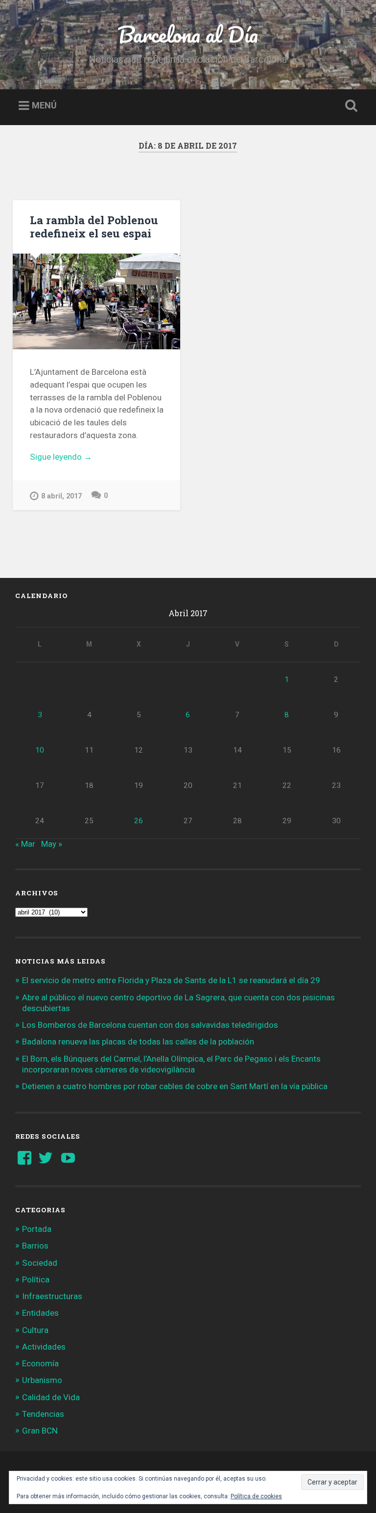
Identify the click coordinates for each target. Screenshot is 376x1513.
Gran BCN (40, 1430)
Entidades (40, 1313)
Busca (349, 106)
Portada (36, 1229)
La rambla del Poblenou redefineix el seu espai (94, 226)
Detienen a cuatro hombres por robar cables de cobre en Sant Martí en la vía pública (175, 1086)
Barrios (35, 1246)
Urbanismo (42, 1380)
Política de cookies (256, 1496)
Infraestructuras (52, 1296)
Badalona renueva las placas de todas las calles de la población (138, 1041)
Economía (40, 1363)
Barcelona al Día (188, 34)
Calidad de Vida (51, 1397)
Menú (44, 106)
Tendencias (43, 1414)
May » (51, 844)
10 (39, 750)
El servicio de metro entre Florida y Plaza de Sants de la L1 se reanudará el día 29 (171, 980)
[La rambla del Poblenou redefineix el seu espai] (96, 301)
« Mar (25, 844)
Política (35, 1279)
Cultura (35, 1330)
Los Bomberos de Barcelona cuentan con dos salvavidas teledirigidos (150, 1025)
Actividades (44, 1347)
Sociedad (39, 1263)
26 (138, 820)
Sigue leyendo (74, 457)
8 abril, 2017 (61, 496)
